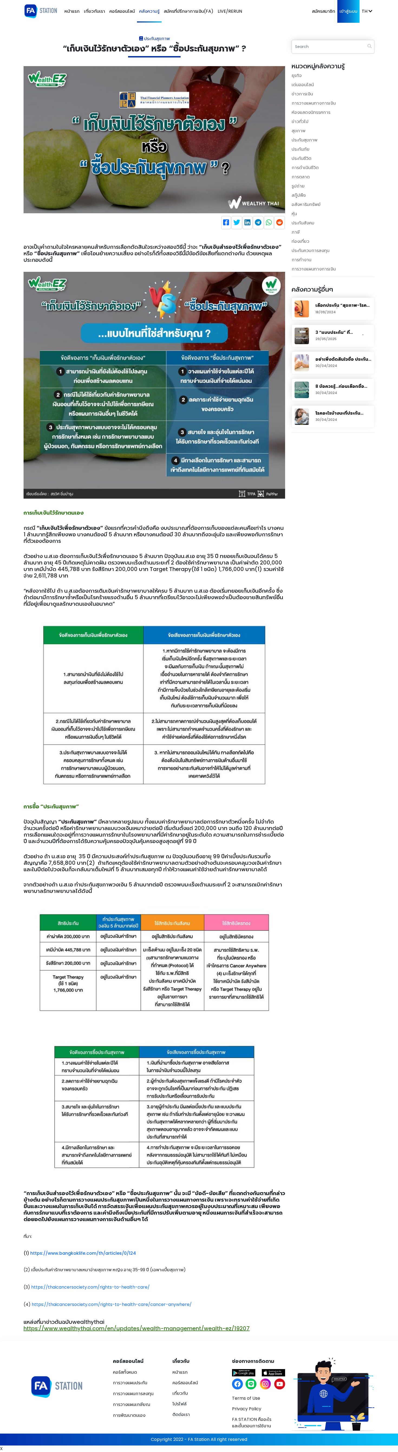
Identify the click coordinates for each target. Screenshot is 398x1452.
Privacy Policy (246, 1409)
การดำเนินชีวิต (305, 167)
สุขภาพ (298, 131)
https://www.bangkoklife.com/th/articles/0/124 (83, 1253)
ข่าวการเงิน (302, 94)
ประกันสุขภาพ (304, 140)
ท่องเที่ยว (300, 241)
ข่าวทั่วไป (300, 121)
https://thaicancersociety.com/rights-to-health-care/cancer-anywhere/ (112, 1304)
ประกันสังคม (303, 223)
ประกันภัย (300, 149)
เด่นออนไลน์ (303, 85)
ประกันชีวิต (301, 158)
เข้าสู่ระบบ (348, 11)
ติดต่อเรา (181, 1414)
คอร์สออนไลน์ (122, 11)
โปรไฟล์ (179, 1404)
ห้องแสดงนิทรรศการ (311, 112)
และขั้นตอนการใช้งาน (251, 1422)
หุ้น (294, 214)
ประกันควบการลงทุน (311, 250)
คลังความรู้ (149, 11)
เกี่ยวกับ (180, 1393)
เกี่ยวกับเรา (94, 11)
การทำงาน (301, 260)
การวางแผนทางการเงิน (314, 103)
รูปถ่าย (298, 186)
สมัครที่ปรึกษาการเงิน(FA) (188, 11)
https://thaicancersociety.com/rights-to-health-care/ (90, 1287)
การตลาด (301, 177)
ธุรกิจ (297, 75)
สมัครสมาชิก (323, 11)
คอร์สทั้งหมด (125, 1372)
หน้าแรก (72, 11)
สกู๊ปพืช (299, 195)
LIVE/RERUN (230, 11)
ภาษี (296, 232)
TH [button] (365, 11)
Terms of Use (246, 1398)
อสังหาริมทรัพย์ (306, 204)
